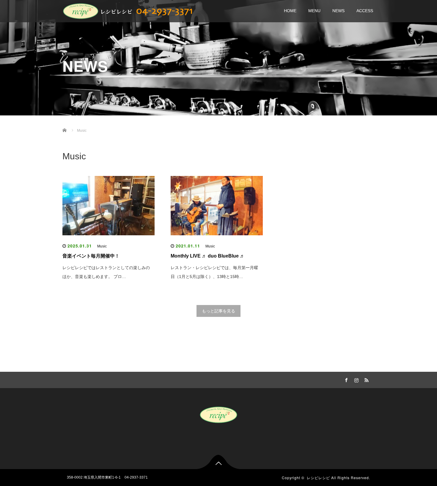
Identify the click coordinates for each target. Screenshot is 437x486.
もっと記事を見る (218, 311)
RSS (365, 379)
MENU (314, 10)
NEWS (338, 10)
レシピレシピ (318, 477)
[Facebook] (345, 379)
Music (102, 246)
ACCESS (364, 10)
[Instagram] (355, 379)
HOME (290, 10)
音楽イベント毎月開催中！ (91, 255)
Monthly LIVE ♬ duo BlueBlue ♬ (208, 255)
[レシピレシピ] (129, 10)
